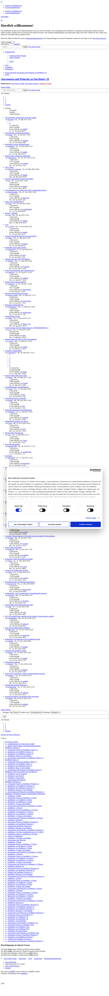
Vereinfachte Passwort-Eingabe (15, 398)
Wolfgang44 (12, 307)
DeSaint (11, 119)
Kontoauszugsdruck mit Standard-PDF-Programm (22, 696)
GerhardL (26, 267)
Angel (25, 567)
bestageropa (12, 158)
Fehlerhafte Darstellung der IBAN (16, 421)
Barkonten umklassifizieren (14, 305)
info (24, 255)
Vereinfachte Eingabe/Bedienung (16, 685)
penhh (10, 135)
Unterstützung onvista (12, 316)
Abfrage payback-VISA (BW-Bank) (17, 259)
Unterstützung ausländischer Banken (17, 133)
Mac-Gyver (27, 324)
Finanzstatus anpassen (12, 662)
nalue (10, 204)
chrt (9, 215)
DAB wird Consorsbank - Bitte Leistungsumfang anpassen (25, 674)
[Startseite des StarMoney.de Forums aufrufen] (2, 2)
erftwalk (25, 624)
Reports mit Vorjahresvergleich (15, 282)
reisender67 (12, 353)
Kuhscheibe (12, 687)
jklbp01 (10, 261)
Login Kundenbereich (12, 7)
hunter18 (11, 549)
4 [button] (5, 103)
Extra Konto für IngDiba (13, 547)
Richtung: (47, 712)
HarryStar (26, 198)
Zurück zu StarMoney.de (13, 5)
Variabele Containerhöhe (13, 351)
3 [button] (5, 101)
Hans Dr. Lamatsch (14, 169)
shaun (25, 372)
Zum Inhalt (4, 17)
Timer (10, 318)
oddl (9, 607)
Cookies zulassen (85, 524)
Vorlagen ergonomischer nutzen (15, 651)
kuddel (25, 129)
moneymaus (27, 289)
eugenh (25, 383)
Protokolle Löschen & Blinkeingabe (17, 144)
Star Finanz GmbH (17, 83)
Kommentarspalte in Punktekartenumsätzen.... (20, 582)
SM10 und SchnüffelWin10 (14, 202)
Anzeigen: (6, 712)
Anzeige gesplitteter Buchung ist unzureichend (20, 236)
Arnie (10, 423)
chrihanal (11, 146)
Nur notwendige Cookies (23, 524)
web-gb (10, 341)
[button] (8, 105)
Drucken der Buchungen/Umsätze (16, 293)
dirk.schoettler (13, 192)
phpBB (11, 971)
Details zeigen (91, 518)
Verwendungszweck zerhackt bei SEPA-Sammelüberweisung (25, 190)
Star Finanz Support (99, 38)
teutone (25, 244)
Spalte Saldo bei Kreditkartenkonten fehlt (19, 605)
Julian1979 (11, 249)
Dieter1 (10, 664)
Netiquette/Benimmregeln (34, 38)
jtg (9, 181)
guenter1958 (12, 446)
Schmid (10, 538)
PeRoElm (11, 412)
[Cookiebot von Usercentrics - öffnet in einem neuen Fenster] (91, 470)
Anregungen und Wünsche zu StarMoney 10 (25, 79)
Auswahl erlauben (54, 524)
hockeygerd (12, 584)
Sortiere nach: (25, 712)
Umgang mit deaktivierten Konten (16, 570)
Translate (17, 44)
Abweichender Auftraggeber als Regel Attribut (20, 118)
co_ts (10, 330)
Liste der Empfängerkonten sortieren (17, 628)
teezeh (10, 377)
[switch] (42, 510)
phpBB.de (24, 973)
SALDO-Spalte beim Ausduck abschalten (19, 179)
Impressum (22, 958)
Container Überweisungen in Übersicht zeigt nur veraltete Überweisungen (30, 536)
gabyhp (25, 532)
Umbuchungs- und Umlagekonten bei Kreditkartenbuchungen (26, 593)
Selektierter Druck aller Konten (15, 247)
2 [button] (5, 99)
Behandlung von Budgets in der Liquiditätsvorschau (22, 639)
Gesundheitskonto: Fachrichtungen (17, 387)
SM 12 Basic (9, 167)
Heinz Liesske (13, 295)
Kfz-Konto (8, 456)
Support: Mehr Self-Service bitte (16, 375)
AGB (30, 958)
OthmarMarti (12, 618)
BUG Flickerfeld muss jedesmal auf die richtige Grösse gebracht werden (29, 616)
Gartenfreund (27, 209)
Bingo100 (11, 458)
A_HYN (11, 226)
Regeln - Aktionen (11, 213)
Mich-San (11, 630)
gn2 (9, 435)
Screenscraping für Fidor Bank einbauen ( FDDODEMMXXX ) (27, 328)
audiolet (25, 140)
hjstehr (10, 400)
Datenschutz (38, 958)
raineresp (11, 272)
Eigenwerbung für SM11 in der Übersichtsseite (21, 339)
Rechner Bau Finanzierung (14, 433)
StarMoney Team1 (45, 83)
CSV (7, 225)
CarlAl (10, 389)
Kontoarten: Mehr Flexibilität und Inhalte (19, 559)
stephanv (11, 675)
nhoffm (10, 641)
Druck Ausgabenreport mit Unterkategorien (19, 270)
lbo (24, 395)
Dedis (10, 238)
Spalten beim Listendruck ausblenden (17, 156)
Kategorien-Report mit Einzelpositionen (18, 410)
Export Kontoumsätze (12, 444)
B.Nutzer (11, 595)
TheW (25, 440)
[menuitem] (17, 56)
